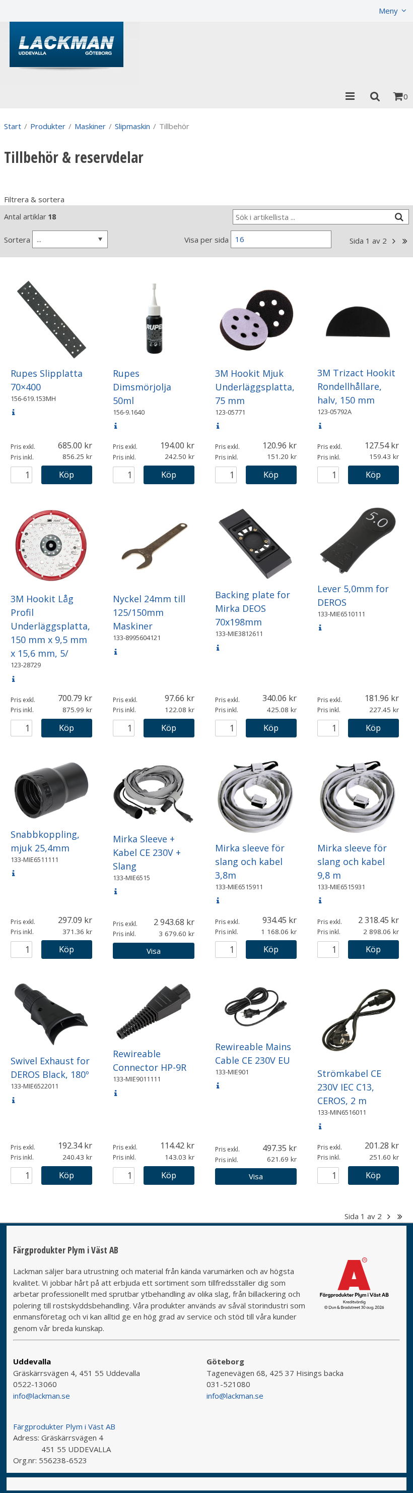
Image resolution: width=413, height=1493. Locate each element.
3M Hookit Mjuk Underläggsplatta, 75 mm (255, 387)
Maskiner (90, 126)
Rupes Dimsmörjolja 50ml (142, 387)
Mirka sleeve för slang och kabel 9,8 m (352, 861)
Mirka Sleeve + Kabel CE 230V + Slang (147, 852)
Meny (388, 11)
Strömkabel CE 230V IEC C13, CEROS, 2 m (349, 1087)
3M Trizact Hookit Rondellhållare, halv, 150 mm (356, 386)
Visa (154, 951)
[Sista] (404, 241)
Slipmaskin (132, 126)
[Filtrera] (399, 217)
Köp (66, 474)
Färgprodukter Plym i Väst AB (64, 1426)
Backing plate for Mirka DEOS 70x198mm (252, 608)
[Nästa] (393, 241)
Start (12, 126)
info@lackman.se (41, 1396)
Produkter (47, 126)
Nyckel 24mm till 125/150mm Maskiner (149, 612)
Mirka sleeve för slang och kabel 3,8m (250, 861)
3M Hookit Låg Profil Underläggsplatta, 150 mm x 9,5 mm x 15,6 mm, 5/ (50, 626)
